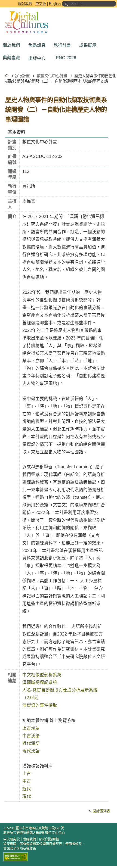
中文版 (40, 4)
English (55, 4)
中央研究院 (11, 839)
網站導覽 (25, 4)
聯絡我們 (29, 839)
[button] (13, 45)
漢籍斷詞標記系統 (39, 682)
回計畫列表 (101, 811)
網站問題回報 (49, 839)
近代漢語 (31, 743)
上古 (26, 773)
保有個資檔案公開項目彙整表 (41, 844)
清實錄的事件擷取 (39, 705)
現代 (26, 796)
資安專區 (9, 844)
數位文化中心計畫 (52, 76)
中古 (26, 781)
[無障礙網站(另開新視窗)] (15, 856)
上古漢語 (31, 728)
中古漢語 (31, 735)
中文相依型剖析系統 (41, 674)
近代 (26, 788)
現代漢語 (31, 751)
